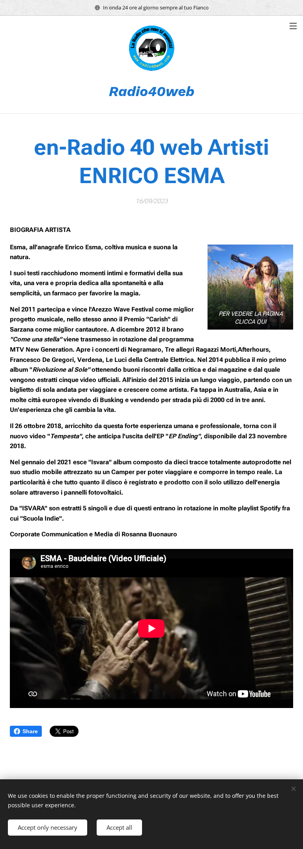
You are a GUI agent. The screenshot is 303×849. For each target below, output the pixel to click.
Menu (293, 25)
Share (30, 731)
